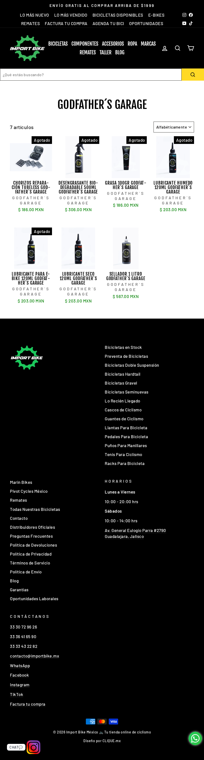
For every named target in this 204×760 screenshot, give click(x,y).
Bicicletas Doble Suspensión (132, 365)
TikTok (16, 694)
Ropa (132, 44)
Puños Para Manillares (126, 445)
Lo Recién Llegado (122, 400)
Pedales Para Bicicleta (126, 436)
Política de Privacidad (30, 553)
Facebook (19, 674)
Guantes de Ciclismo (124, 418)
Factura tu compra (28, 703)
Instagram (20, 684)
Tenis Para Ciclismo (123, 454)
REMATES (30, 23)
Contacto (19, 518)
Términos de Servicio (30, 562)
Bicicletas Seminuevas (127, 391)
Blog (119, 52)
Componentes (84, 44)
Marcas (148, 44)
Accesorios (113, 44)
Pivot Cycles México (29, 491)
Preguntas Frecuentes (31, 535)
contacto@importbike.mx (34, 655)
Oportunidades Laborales (34, 598)
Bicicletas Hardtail (123, 373)
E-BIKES (156, 14)
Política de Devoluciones (33, 544)
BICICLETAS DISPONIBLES (118, 14)
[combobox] (91, 74)
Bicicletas (58, 44)
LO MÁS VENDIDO (71, 14)
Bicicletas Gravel (121, 382)
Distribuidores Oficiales (32, 527)
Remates (88, 52)
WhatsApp (20, 665)
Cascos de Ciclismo (123, 409)
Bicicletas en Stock (123, 347)
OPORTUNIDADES (146, 23)
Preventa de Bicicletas (126, 356)
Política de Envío (26, 571)
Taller (105, 52)
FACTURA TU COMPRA (66, 23)
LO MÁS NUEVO (34, 14)
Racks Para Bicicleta (125, 463)
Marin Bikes (21, 482)
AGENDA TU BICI (108, 23)
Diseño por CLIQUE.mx (102, 741)
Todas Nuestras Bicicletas (35, 509)
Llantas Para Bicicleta (126, 427)
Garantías (19, 589)
